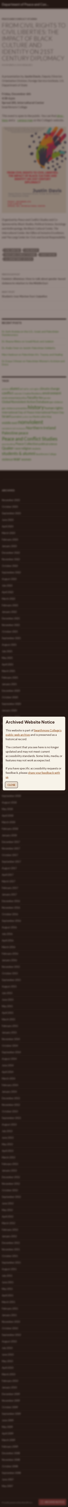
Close (11, 784)
